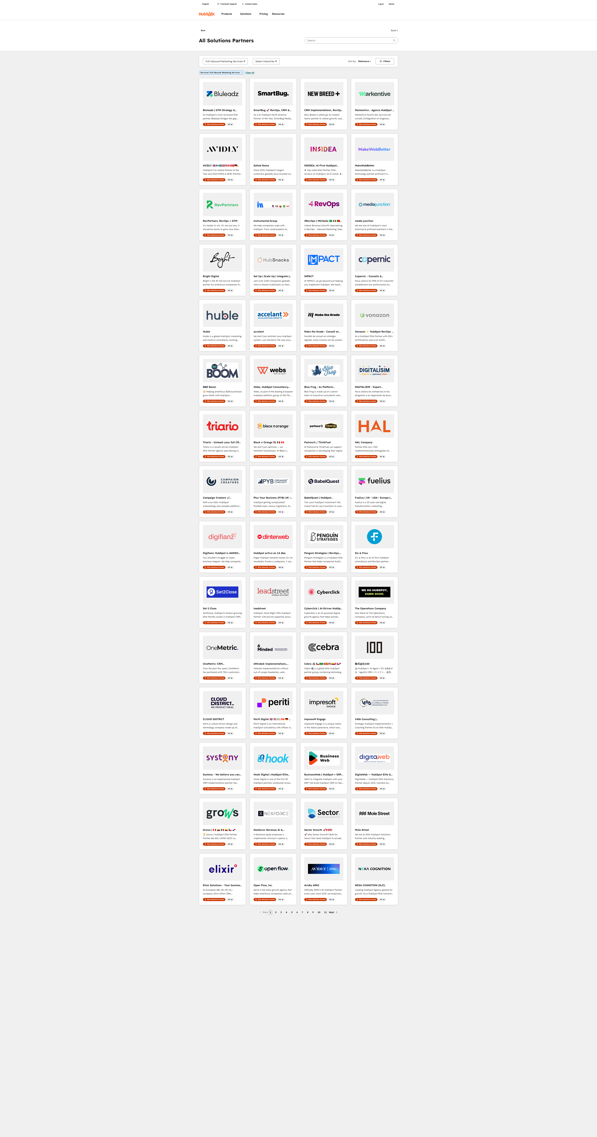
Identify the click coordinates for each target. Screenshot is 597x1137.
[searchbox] (351, 40)
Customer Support (228, 4)
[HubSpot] (207, 14)
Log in (381, 4)
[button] (394, 30)
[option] (224, 61)
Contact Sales (251, 4)
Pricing (263, 13)
